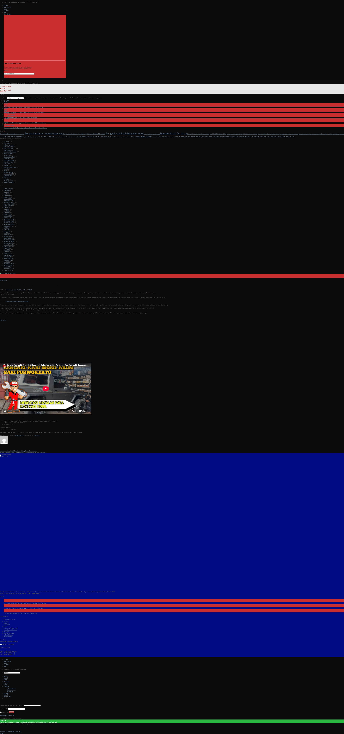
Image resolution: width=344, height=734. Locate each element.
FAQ (5, 12)
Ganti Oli (6, 623)
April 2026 (7, 195)
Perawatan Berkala (9, 619)
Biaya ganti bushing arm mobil (194, 134)
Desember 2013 (9, 268)
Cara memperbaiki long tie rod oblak (235, 134)
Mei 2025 (7, 211)
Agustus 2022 (8, 260)
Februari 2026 (8, 199)
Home (6, 676)
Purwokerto (11, 113)
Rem (5, 626)
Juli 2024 (6, 228)
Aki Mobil (7, 143)
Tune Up (6, 179)
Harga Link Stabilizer (28, 136)
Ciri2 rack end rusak (263, 134)
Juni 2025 (6, 209)
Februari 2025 (8, 216)
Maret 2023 (7, 253)
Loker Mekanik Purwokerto (86, 136)
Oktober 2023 (8, 243)
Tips (5, 177)
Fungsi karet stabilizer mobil (314, 134)
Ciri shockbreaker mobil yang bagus (276, 134)
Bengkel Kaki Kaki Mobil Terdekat (93, 134)
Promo (6, 108)
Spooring (6, 169)
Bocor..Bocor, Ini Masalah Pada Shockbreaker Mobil (16, 301)
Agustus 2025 (8, 205)
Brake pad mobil (205, 134)
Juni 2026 (6, 192)
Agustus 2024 (8, 226)
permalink (37, 435)
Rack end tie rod (171, 136)
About (6, 5)
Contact (6, 10)
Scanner (6, 165)
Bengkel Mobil (136, 133)
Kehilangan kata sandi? (7, 715)
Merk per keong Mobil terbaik (130, 136)
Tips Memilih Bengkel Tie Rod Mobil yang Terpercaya (20, 117)
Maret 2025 (7, 214)
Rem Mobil (7, 163)
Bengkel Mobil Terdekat (173, 133)
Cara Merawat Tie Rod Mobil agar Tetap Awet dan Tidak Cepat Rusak (25, 128)
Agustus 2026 (8, 188)
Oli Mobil (7, 155)
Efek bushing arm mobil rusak (291, 134)
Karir (5, 684)
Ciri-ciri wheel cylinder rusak (250, 134)
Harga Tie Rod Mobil (48, 136)
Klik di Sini (3, 320)
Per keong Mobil (155, 136)
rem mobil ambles (179, 136)
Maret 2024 (7, 234)
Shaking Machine (9, 633)
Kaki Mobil (7, 150)
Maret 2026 (7, 197)
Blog (5, 9)
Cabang (6, 686)
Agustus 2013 (8, 270)
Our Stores (7, 7)
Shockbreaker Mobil (10, 167)
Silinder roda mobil (210, 136)
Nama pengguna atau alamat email (12, 705)
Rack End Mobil (8, 162)
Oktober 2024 (8, 222)
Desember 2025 (9, 200)
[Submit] (8, 100)
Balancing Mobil (9, 145)
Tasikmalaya (11, 115)
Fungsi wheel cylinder (16, 136)
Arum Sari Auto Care (7, 134)
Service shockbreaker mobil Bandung (195, 136)
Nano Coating (8, 153)
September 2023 (9, 245)
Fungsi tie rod (6, 136)
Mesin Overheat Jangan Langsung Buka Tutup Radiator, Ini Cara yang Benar (23, 452)
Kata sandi (4, 709)
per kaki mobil (144, 136)
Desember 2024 (9, 219)
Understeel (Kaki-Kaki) (11, 628)
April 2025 (7, 212)
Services (6, 681)
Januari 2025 (7, 217)
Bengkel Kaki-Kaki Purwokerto (72, 134)
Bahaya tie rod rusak (19, 134)
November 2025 (9, 202)
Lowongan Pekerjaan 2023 (101, 136)
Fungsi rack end (325, 134)
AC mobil (6, 141)
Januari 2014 (7, 267)
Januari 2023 (7, 256)
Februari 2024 (8, 236)
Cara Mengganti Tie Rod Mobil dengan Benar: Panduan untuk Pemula (25, 107)
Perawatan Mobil (9, 160)
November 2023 (9, 241)
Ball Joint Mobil (8, 146)
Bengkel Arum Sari (54, 133)
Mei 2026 (7, 194)
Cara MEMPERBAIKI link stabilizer (218, 134)
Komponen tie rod (58, 136)
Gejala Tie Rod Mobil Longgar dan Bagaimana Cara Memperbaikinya (25, 123)
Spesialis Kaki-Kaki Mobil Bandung (240, 136)
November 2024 (9, 221)
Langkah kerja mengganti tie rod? (69, 136)
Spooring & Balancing (10, 630)
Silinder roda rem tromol (223, 136)
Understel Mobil (9, 182)
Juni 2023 (6, 248)
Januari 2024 (7, 238)
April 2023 (7, 251)
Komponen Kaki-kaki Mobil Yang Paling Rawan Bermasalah (18, 451)
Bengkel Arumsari (35, 133)
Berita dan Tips (8, 148)
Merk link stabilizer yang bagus (115, 136)
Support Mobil (8, 172)
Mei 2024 (7, 231)
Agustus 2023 (8, 246)
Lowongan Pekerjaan (10, 152)
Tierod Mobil (8, 175)
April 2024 (7, 233)
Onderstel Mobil (9, 157)
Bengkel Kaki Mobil (117, 133)
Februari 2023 (8, 255)
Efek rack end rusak (303, 134)
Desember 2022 (9, 258)
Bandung (10, 691)
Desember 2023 (9, 239)
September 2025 (9, 204)
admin (30, 289)
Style (5, 170)
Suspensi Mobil (8, 174)
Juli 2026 (6, 190)
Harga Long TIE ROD (37, 136)
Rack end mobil (163, 136)
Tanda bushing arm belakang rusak (260, 136)
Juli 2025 (6, 207)
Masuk (11, 712)
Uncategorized (8, 180)
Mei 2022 (7, 262)
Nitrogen (6, 631)
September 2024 (9, 224)
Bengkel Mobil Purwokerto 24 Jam (152, 134)
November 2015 (9, 263)
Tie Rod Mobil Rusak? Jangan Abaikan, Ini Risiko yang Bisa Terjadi (24, 112)
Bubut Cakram (8, 635)
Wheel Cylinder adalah (275, 136)
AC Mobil (7, 624)
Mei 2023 (7, 250)
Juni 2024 (6, 229)
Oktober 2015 (8, 265)
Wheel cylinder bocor (288, 136)
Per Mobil (7, 158)
